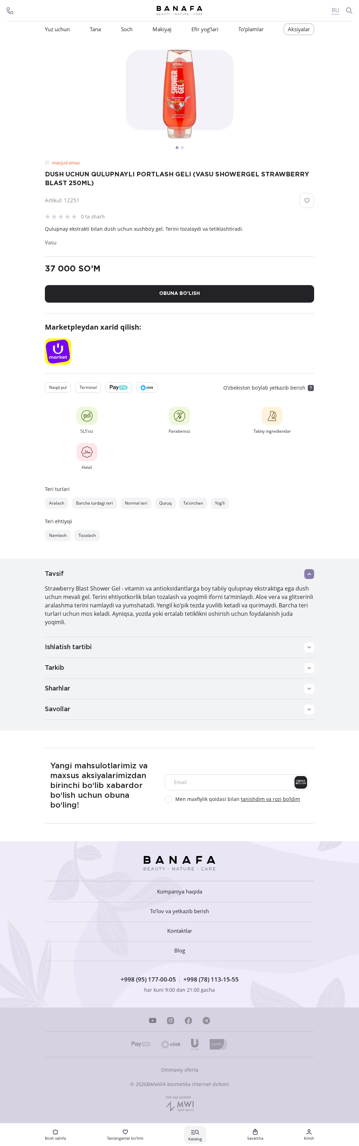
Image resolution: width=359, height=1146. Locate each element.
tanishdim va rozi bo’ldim (270, 799)
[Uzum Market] (58, 351)
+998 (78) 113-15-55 (211, 979)
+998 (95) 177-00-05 (148, 979)
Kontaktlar (179, 931)
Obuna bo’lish (301, 782)
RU (335, 10)
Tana (95, 29)
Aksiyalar (299, 29)
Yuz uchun (57, 29)
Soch (127, 29)
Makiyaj (162, 29)
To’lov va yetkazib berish (179, 911)
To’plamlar (251, 29)
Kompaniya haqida (179, 891)
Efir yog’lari (204, 29)
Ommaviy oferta (179, 1069)
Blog (179, 950)
